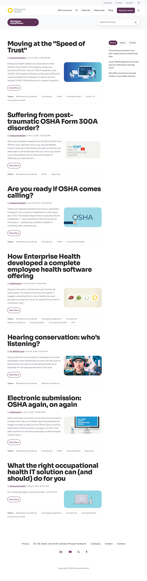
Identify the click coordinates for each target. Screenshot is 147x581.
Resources (99, 10)
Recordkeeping (73, 451)
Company (108, 3)
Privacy (25, 544)
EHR (73, 322)
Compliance (46, 96)
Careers (119, 3)
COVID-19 (90, 96)
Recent (113, 43)
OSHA (59, 96)
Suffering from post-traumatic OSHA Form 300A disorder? (52, 121)
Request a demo (126, 10)
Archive (132, 43)
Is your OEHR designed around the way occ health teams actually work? (124, 65)
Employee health (74, 96)
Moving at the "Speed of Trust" (46, 47)
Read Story (14, 88)
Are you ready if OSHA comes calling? (54, 192)
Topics (123, 43)
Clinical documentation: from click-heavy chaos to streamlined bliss (123, 53)
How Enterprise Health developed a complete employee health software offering (49, 266)
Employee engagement (51, 319)
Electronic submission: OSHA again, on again (44, 401)
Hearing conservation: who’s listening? (53, 340)
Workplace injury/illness (26, 96)
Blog (110, 10)
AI (77, 10)
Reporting (55, 174)
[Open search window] (138, 10)
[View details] (139, 3)
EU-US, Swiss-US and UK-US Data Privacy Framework (59, 544)
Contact (129, 3)
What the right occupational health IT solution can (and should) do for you (52, 472)
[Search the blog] (135, 22)
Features (86, 10)
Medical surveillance (16, 322)
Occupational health (16, 100)
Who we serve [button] (65, 10)
